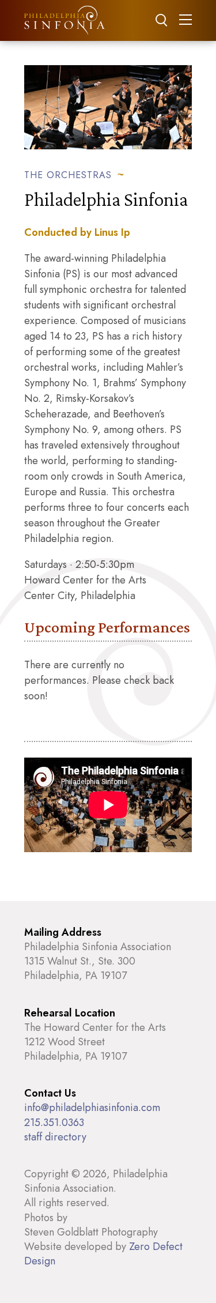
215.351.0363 (54, 1122)
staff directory (55, 1136)
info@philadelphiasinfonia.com (92, 1107)
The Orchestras (68, 174)
